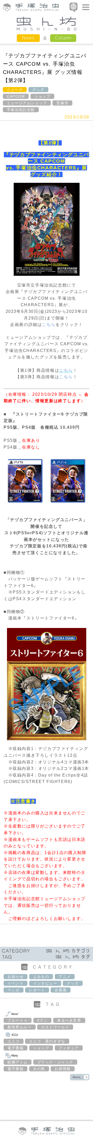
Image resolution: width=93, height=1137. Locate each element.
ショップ (42, 96)
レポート (37, 990)
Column (63, 38)
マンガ (13, 990)
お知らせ (15, 977)
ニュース (15, 90)
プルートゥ (17, 1020)
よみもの (41, 977)
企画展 (61, 990)
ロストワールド (55, 1027)
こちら (49, 324)
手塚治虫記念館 (21, 110)
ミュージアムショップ (27, 103)
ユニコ (13, 1041)
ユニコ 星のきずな (47, 1041)
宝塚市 (62, 103)
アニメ (65, 977)
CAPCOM (16, 96)
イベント (15, 983)
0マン (42, 1020)
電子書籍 (15, 1048)
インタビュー (45, 983)
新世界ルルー (19, 1027)
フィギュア (69, 1048)
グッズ (38, 90)
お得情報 (63, 1069)
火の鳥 (39, 1069)
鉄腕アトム (17, 1062)
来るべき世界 (69, 1020)
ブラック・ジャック (55, 1062)
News (28, 38)
